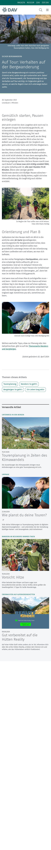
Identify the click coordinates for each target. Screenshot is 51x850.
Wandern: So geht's (29, 384)
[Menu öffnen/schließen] (47, 10)
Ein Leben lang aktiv (35, 389)
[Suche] (40, 10)
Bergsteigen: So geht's (12, 389)
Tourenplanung (9, 384)
